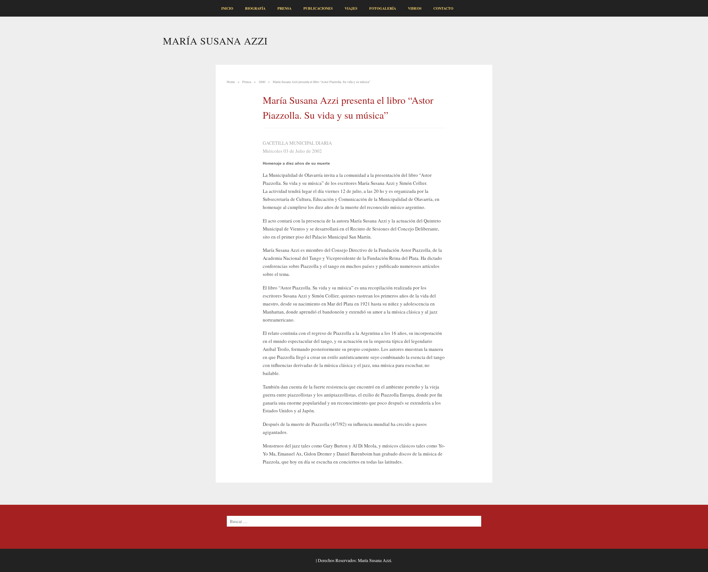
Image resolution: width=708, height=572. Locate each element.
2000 (262, 81)
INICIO (227, 8)
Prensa (284, 8)
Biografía (255, 8)
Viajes (351, 8)
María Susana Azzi (215, 40)
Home (231, 81)
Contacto (443, 8)
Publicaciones (318, 8)
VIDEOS (414, 8)
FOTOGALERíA (382, 8)
